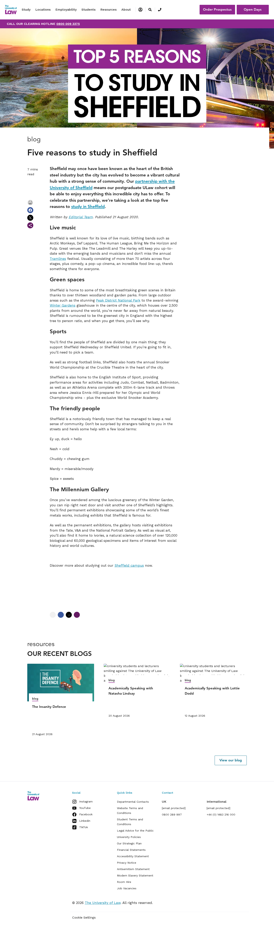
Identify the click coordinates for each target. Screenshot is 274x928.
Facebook (85, 814)
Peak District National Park (118, 300)
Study (26, 9)
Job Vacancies (126, 888)
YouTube (85, 807)
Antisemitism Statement (133, 869)
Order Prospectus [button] (217, 9)
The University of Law (103, 903)
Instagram (86, 801)
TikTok (83, 827)
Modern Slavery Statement (135, 875)
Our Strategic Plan (129, 843)
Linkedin (84, 820)
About (126, 9)
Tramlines (58, 259)
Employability (66, 9)
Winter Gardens (62, 305)
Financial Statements (131, 849)
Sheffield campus (129, 565)
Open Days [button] (253, 9)
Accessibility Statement (133, 856)
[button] (231, 760)
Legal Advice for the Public (135, 830)
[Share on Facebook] (30, 210)
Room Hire (124, 881)
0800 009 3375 (68, 24)
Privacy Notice (126, 862)
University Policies (129, 837)
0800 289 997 (172, 814)
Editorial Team (81, 217)
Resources (108, 9)
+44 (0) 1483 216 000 (221, 814)
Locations (43, 9)
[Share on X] (30, 218)
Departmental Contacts (133, 801)
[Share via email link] (30, 225)
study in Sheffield (88, 206)
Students (88, 9)
